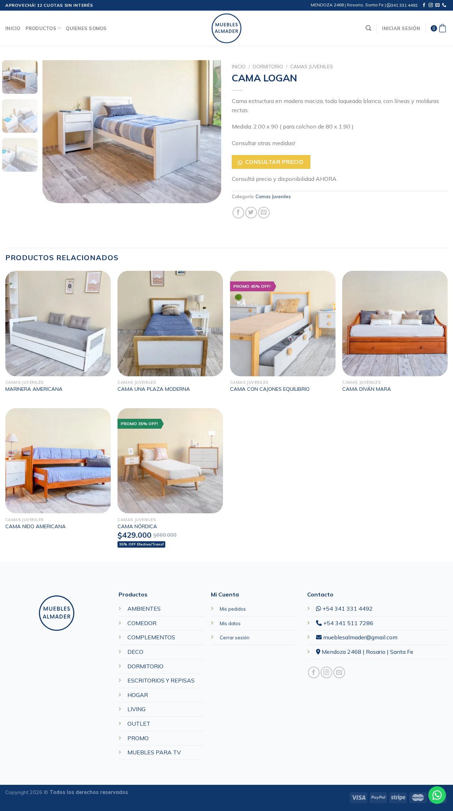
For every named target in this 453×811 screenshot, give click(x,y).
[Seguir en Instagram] (431, 5)
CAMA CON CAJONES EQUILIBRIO (270, 389)
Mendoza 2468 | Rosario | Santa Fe (366, 651)
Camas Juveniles (311, 66)
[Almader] (226, 28)
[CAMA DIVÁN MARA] (395, 323)
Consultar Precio (274, 161)
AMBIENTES (144, 608)
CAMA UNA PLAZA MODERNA (153, 389)
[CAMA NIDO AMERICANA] (58, 461)
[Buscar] (368, 28)
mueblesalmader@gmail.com (359, 637)
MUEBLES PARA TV (154, 752)
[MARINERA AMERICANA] (58, 323)
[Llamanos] (444, 5)
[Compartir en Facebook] (238, 212)
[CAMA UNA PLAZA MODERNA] (170, 323)
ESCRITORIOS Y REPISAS (161, 680)
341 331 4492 (404, 5)
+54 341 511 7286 (347, 623)
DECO (135, 651)
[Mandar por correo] (264, 212)
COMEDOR (141, 623)
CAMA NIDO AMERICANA (35, 526)
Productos (40, 28)
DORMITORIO (268, 66)
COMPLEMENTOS (151, 637)
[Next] (208, 132)
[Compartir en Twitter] (251, 212)
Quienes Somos (86, 28)
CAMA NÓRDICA (137, 526)
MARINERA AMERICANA (34, 389)
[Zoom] (52, 195)
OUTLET (138, 723)
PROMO (138, 738)
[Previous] (54, 132)
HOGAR (137, 694)
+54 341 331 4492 (347, 608)
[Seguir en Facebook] (424, 5)
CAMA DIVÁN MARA (366, 389)
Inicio (13, 28)
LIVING (136, 709)
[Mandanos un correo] (437, 5)
